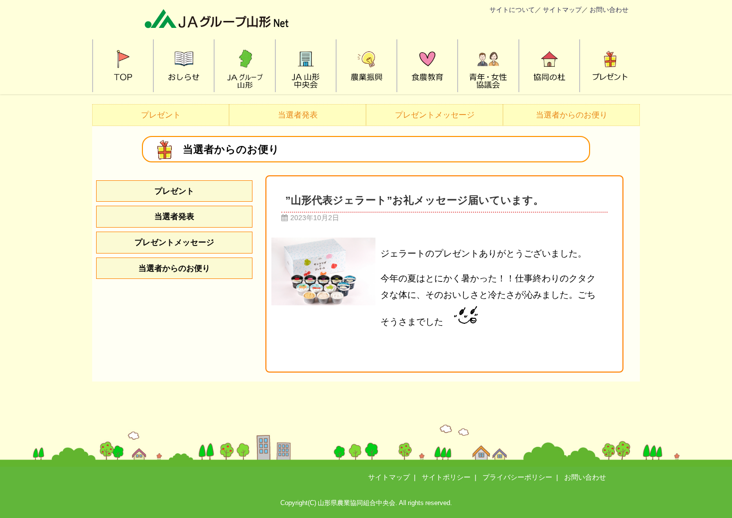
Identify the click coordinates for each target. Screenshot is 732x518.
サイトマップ (562, 9)
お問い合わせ (609, 9)
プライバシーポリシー (517, 477)
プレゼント (161, 115)
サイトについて (512, 9)
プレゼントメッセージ (435, 115)
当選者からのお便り (572, 115)
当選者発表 (298, 115)
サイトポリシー (446, 477)
